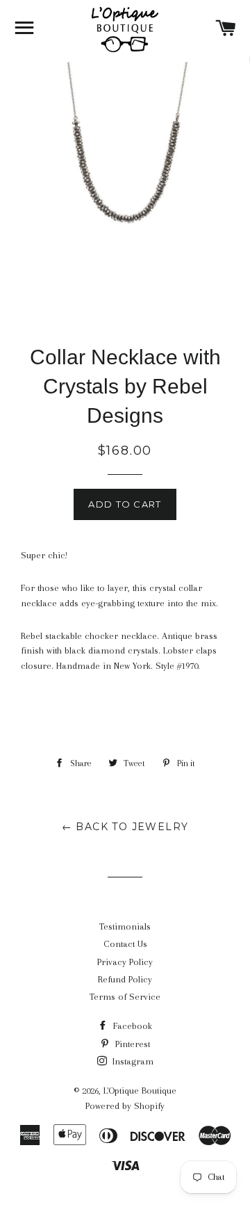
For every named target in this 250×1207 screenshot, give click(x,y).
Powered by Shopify (125, 1106)
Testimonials (125, 926)
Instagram (131, 1061)
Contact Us (125, 944)
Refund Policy (125, 979)
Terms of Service (125, 996)
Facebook (131, 1026)
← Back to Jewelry (125, 826)
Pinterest (131, 1044)
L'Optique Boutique (139, 1090)
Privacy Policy (125, 962)
